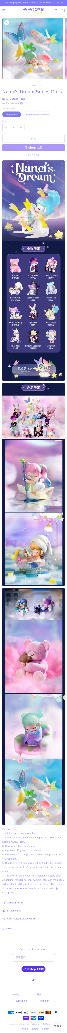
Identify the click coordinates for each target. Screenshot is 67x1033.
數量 (4, 121)
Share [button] (9, 928)
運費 (21, 103)
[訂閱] (51, 957)
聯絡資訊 (45, 1029)
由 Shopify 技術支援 (31, 1024)
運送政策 (35, 1029)
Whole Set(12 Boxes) (39, 115)
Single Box (13, 115)
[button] (3, 10)
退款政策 (46, 1024)
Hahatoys (18, 1024)
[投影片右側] (40, 85)
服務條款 (24, 1029)
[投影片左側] (26, 85)
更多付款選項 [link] (33, 155)
